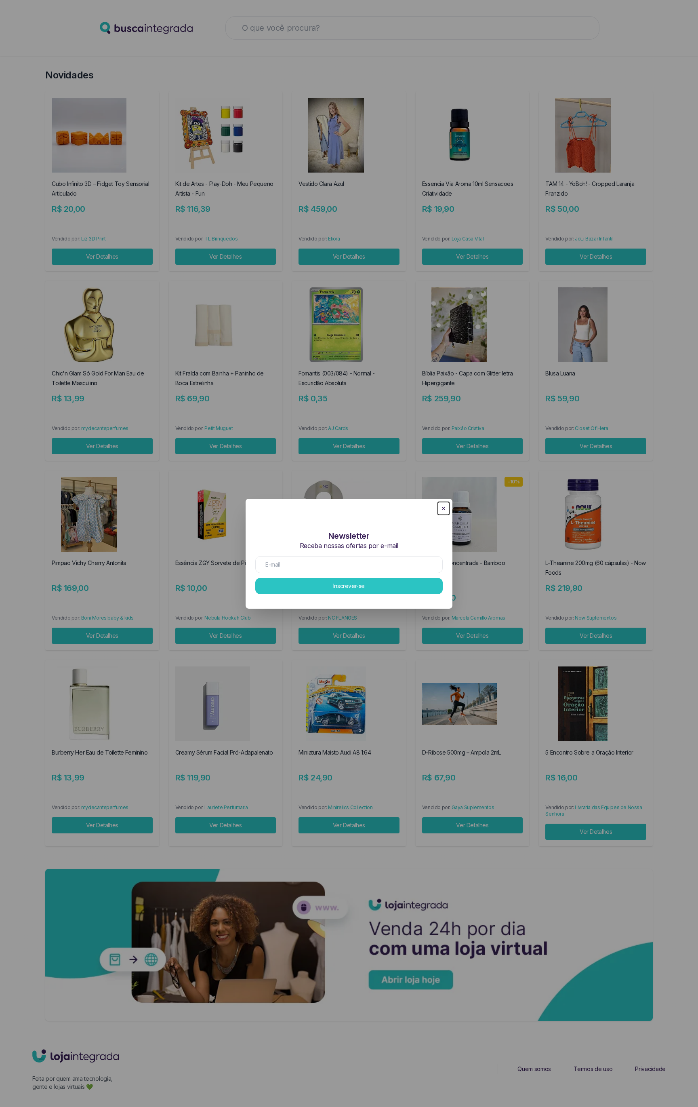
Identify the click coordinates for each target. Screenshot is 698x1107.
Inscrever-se (349, 585)
